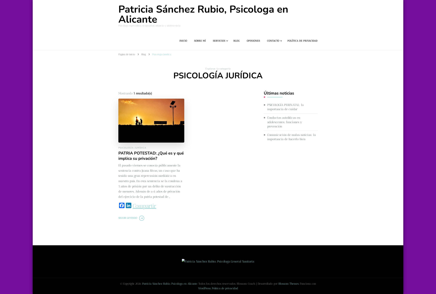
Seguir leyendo (127, 217)
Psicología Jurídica (132, 147)
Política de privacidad (302, 40)
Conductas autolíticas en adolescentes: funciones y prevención (284, 122)
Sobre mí (200, 40)
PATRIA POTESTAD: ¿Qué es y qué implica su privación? (151, 156)
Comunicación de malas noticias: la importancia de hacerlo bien (291, 137)
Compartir (144, 206)
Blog (236, 40)
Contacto (273, 40)
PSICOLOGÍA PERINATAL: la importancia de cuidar (285, 107)
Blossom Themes (288, 283)
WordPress (204, 288)
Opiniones (253, 40)
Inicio (183, 40)
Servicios (219, 40)
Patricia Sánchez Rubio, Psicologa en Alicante (203, 14)
